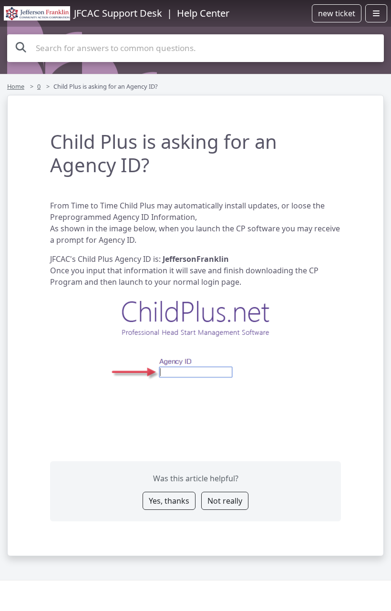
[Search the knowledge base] (21, 47)
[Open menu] (376, 13)
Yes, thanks (169, 501)
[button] (195, 338)
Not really (224, 501)
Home (15, 86)
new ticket (336, 13)
